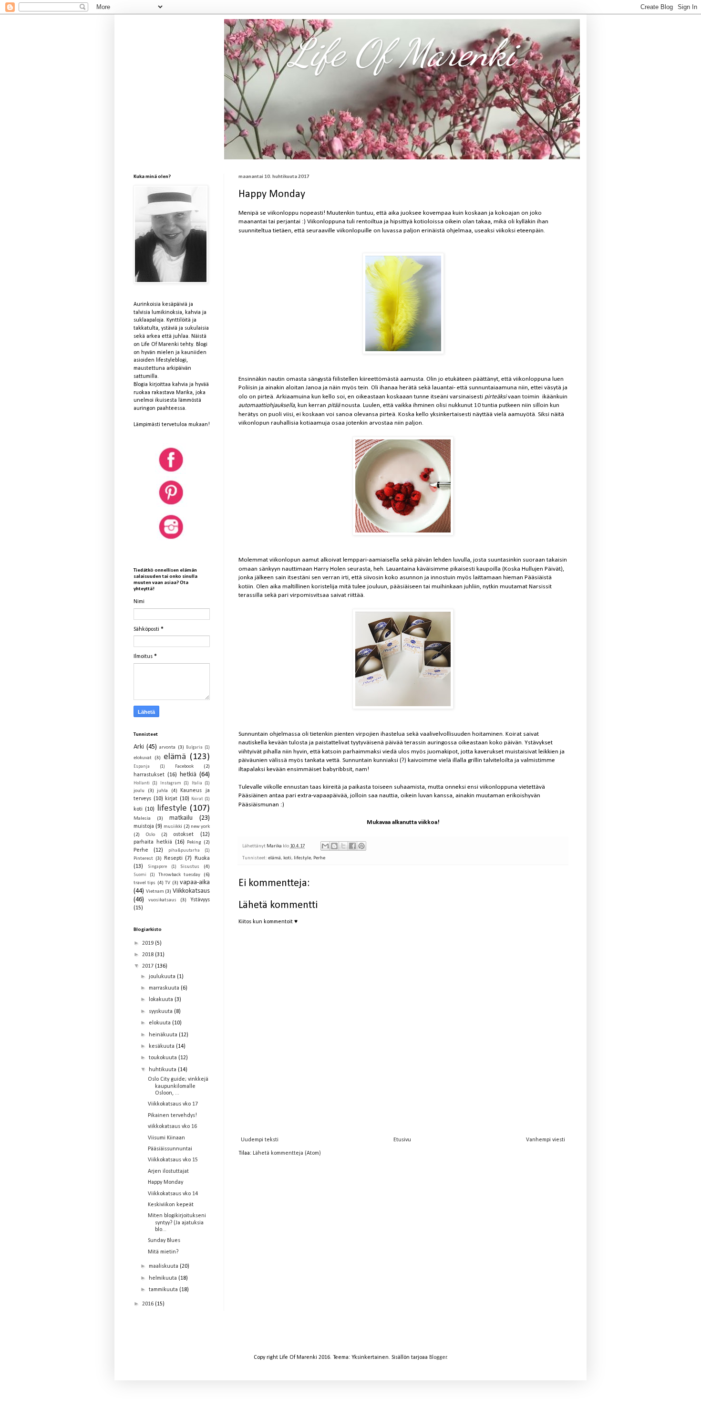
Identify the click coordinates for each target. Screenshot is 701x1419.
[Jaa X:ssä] (343, 846)
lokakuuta (162, 999)
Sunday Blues (164, 1240)
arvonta (167, 747)
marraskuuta (165, 988)
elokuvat (143, 758)
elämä (274, 858)
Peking (194, 842)
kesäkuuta (162, 1046)
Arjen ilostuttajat (168, 1171)
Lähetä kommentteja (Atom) (287, 1153)
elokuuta (160, 1023)
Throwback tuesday (179, 874)
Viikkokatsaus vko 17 (173, 1104)
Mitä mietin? (163, 1252)
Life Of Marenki (402, 52)
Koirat (197, 799)
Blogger (438, 1357)
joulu (139, 790)
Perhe (319, 858)
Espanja (142, 766)
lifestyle (302, 858)
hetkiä (188, 774)
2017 (148, 966)
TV (167, 883)
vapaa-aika (195, 882)
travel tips (144, 883)
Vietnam (155, 891)
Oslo (150, 834)
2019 (148, 943)
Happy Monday (165, 1182)
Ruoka (202, 858)
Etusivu (402, 1140)
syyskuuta (161, 1011)
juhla (162, 790)
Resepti (173, 858)
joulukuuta (163, 977)
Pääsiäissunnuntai (170, 1149)
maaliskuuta (164, 1266)
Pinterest (143, 858)
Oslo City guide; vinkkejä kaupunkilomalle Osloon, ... (178, 1086)
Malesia (142, 818)
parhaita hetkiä (153, 842)
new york (200, 826)
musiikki (173, 826)
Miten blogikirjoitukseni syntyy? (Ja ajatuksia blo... (177, 1222)
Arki (139, 747)
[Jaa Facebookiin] (352, 846)
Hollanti (142, 783)
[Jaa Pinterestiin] (361, 846)
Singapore (157, 867)
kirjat (171, 799)
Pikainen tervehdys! (172, 1115)
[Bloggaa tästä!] (334, 846)
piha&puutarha (184, 850)
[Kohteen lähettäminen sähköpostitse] (325, 846)
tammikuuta (164, 1290)
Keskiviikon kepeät (171, 1205)
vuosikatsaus (162, 900)
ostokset (183, 834)
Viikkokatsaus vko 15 (173, 1160)
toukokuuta (163, 1058)
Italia (197, 783)
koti (287, 858)
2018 (148, 955)
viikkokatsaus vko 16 (172, 1126)
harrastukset (149, 775)
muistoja (144, 826)
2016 (148, 1304)
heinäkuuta (164, 1035)
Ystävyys (200, 900)
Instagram (170, 783)
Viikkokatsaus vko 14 (173, 1194)
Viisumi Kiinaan (166, 1138)
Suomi (140, 875)
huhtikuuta (163, 1070)
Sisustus (189, 866)
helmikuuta (163, 1278)
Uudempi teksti (259, 1140)
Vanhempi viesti (545, 1140)
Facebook (184, 766)
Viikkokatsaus (191, 891)
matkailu (181, 818)
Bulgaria (194, 747)
